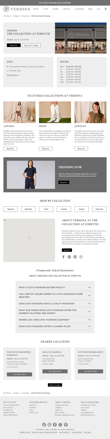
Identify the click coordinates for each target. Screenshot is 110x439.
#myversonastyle (88, 415)
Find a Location (55, 385)
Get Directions (12, 75)
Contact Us (33, 412)
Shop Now (13, 45)
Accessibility (64, 432)
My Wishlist (10, 410)
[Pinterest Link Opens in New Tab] (66, 425)
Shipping (32, 405)
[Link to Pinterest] (69, 257)
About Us (67, 250)
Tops (46, 209)
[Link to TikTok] (75, 257)
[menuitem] (35, 9)
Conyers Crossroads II (90, 352)
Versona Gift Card (88, 405)
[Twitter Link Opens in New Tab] (60, 425)
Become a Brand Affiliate (65, 415)
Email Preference (10, 415)
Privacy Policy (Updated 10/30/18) (44, 432)
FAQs (31, 410)
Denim (64, 209)
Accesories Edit (87, 412)
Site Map (87, 432)
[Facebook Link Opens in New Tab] (55, 425)
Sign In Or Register (11, 405)
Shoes (81, 209)
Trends (10, 209)
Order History (10, 412)
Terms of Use (24, 432)
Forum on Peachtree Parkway (19, 353)
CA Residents (77, 432)
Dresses (28, 209)
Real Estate (59, 412)
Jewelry (99, 209)
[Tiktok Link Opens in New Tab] (44, 425)
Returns (32, 407)
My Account (10, 407)
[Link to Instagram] (80, 257)
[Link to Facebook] (63, 257)
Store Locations (61, 405)
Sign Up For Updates (31, 45)
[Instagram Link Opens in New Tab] (49, 425)
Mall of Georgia (52, 352)
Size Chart (85, 407)
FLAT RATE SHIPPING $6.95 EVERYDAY (55, 3)
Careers (58, 407)
